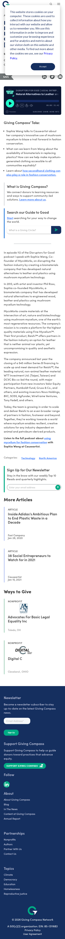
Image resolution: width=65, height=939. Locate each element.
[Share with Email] (60, 76)
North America (48, 458)
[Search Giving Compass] (51, 4)
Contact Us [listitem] (10, 853)
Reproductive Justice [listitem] (15, 893)
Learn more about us (32, 199)
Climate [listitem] (8, 874)
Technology (28, 458)
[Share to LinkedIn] (44, 76)
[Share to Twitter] (52, 76)
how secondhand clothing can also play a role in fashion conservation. (33, 173)
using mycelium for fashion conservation (27, 440)
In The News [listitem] (11, 809)
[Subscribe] (57, 487)
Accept (43, 66)
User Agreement (32, 934)
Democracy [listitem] (10, 879)
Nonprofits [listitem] (10, 839)
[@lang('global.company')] (6, 4)
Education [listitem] (9, 884)
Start (10, 218)
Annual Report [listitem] (12, 818)
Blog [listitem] (6, 804)
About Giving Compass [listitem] (17, 799)
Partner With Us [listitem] (13, 849)
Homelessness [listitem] (12, 889)
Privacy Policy (33, 930)
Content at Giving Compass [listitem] (19, 813)
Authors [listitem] (8, 844)
